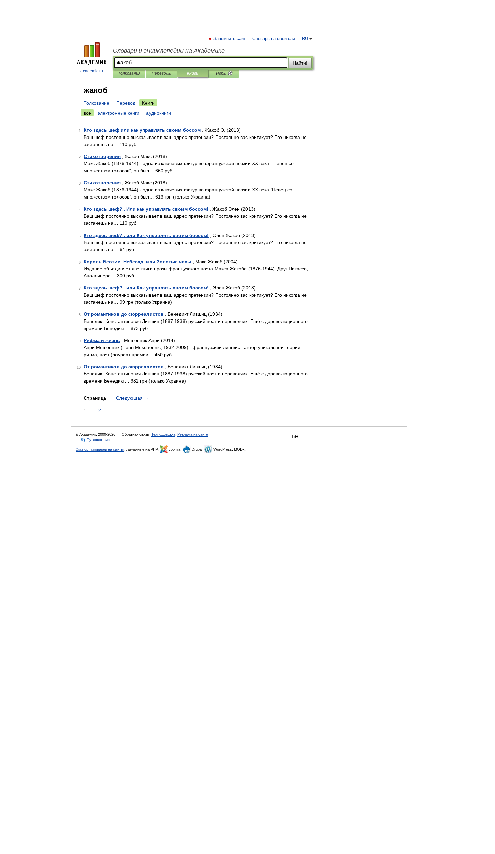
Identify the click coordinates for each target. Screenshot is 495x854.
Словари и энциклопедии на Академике (169, 50)
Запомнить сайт (230, 38)
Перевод (125, 103)
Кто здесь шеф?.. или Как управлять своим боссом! (146, 235)
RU (305, 38)
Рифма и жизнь (102, 340)
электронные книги (118, 113)
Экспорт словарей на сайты (100, 449)
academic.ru (91, 71)
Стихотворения (102, 156)
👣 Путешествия (95, 440)
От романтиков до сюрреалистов (124, 314)
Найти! (300, 63)
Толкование (96, 103)
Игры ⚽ (224, 73)
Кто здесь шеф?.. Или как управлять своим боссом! (146, 209)
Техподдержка (163, 434)
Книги (192, 73)
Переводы (161, 73)
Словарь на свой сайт (274, 38)
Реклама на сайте (192, 434)
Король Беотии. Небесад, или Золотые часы (137, 261)
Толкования (129, 73)
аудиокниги (158, 113)
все (87, 113)
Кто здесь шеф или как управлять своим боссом (142, 130)
